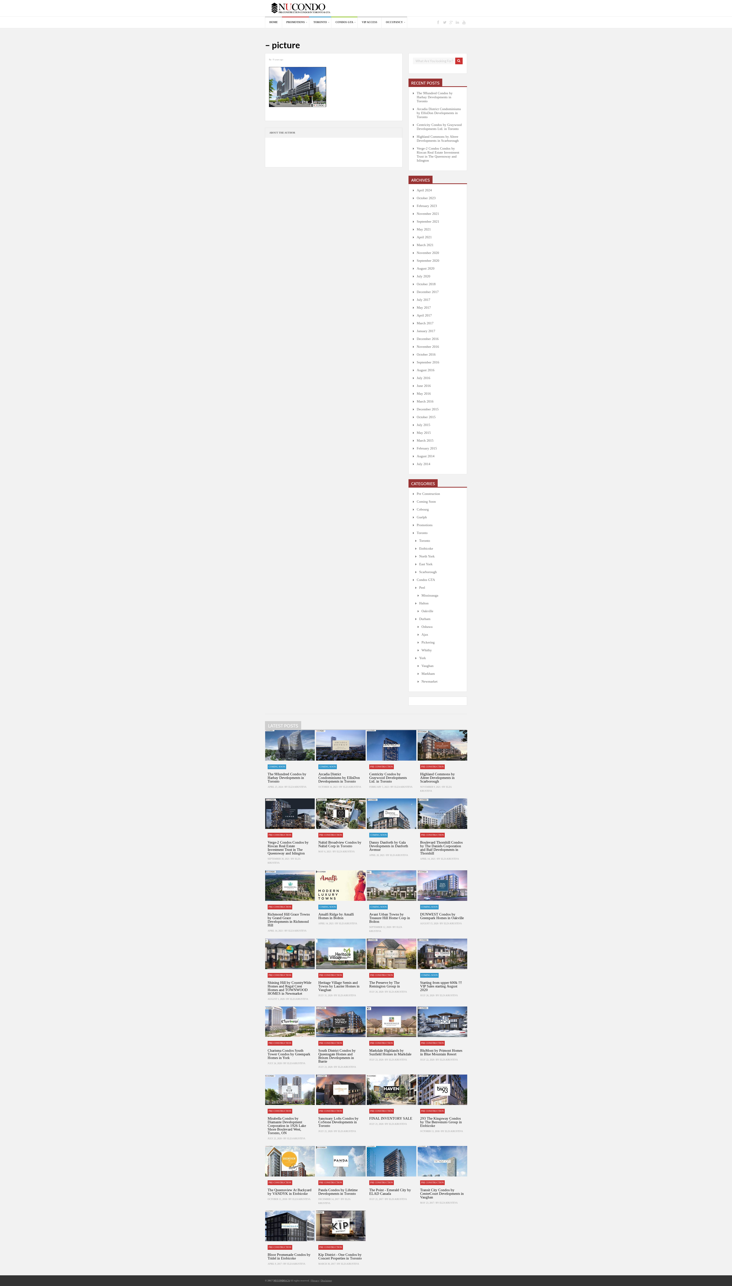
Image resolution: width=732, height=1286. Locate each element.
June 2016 (424, 386)
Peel (422, 587)
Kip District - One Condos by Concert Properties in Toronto (340, 1256)
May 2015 (424, 433)
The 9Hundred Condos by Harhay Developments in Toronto (435, 97)
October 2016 (426, 354)
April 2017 (424, 315)
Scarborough (428, 572)
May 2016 (424, 393)
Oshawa (427, 627)
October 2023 (426, 198)
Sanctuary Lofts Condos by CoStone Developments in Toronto (338, 1122)
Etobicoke (426, 548)
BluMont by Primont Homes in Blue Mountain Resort (441, 1052)
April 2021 (424, 237)
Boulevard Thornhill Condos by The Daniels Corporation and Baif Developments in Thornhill (441, 847)
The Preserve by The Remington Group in (384, 984)
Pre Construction (428, 494)
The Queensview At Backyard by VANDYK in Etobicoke (289, 1192)
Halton (424, 603)
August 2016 (425, 370)
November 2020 (428, 253)
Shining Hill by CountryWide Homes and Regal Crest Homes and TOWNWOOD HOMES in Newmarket (289, 988)
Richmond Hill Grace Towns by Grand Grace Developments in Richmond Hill (289, 919)
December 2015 (428, 409)
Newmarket (429, 681)
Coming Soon (426, 501)
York (422, 658)
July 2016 (423, 378)
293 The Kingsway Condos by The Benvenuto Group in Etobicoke (441, 1122)
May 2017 (424, 307)
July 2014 (423, 464)
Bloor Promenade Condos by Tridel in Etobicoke (289, 1256)
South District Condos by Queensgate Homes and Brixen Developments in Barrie (337, 1055)
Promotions (295, 22)
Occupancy (394, 22)
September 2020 (428, 261)
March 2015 (425, 440)
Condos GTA (344, 22)
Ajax (424, 634)
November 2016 (428, 347)
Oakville (427, 611)
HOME (273, 22)
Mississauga (429, 595)
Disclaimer (326, 1280)
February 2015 (427, 448)
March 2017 (425, 323)
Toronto (320, 22)
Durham (424, 619)
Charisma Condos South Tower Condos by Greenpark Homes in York (289, 1054)
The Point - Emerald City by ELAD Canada (390, 1192)
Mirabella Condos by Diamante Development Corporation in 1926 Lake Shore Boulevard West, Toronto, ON (287, 1125)
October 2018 (426, 284)
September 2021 (428, 221)
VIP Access (369, 22)
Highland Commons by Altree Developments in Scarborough (438, 139)
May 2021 (424, 229)
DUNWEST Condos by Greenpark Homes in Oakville (442, 916)
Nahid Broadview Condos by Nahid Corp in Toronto (339, 844)
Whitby (426, 650)
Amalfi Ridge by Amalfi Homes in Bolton (336, 916)
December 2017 (428, 292)
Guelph (422, 517)
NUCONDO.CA (281, 1280)
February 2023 (427, 206)
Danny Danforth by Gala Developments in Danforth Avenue (388, 846)
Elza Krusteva (297, 787)
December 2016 (428, 339)
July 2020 (423, 276)
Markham (428, 674)
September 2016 (428, 362)
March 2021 (425, 245)
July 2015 (423, 425)
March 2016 (425, 401)
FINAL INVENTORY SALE (390, 1118)
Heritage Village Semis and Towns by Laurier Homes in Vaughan (339, 986)
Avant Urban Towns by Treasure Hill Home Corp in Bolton (389, 918)
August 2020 (425, 268)
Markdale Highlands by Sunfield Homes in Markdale (390, 1052)
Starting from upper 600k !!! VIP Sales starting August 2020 (441, 986)
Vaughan (427, 666)
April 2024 (424, 190)
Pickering (428, 642)
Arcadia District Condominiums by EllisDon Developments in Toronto (439, 113)
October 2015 (426, 417)
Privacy (315, 1280)
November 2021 (428, 214)
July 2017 (423, 300)
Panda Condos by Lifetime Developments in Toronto (338, 1192)
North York (427, 556)
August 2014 (425, 456)
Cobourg (423, 509)
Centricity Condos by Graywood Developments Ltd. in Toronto (439, 127)
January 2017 (426, 331)
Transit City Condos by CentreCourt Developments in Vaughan (442, 1193)
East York (426, 564)
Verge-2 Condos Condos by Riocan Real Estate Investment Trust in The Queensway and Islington (438, 154)
